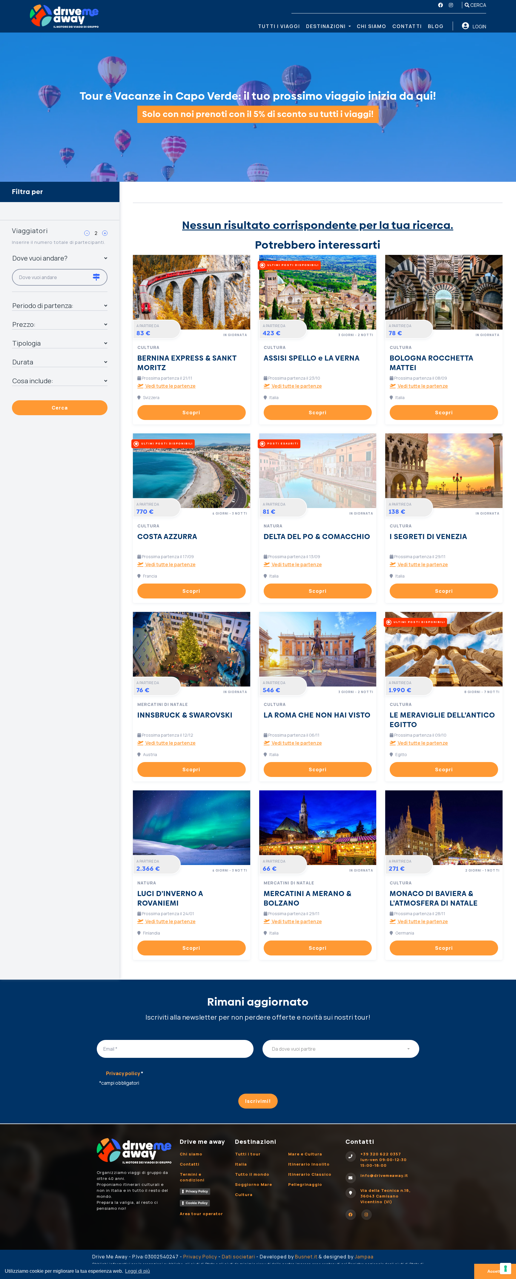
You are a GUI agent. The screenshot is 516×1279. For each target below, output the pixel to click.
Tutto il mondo (252, 1174)
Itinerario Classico (309, 1174)
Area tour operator (201, 1213)
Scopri (191, 412)
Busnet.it (306, 1256)
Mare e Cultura (305, 1154)
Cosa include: (32, 380)
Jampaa (364, 1256)
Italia (241, 1164)
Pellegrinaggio (305, 1184)
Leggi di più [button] (137, 1271)
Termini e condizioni (192, 1177)
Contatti (407, 26)
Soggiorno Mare (253, 1184)
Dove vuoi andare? (39, 258)
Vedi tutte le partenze (170, 386)
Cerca (477, 5)
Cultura (244, 1194)
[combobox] (340, 1048)
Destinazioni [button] (326, 26)
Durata (22, 362)
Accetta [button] (495, 1271)
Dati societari (238, 1256)
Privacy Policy (197, 1191)
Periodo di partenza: (42, 305)
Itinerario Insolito (309, 1164)
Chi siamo (371, 26)
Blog (436, 26)
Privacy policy (124, 1073)
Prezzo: (24, 324)
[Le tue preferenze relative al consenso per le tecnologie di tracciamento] (505, 1268)
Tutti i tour (248, 1154)
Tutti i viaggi (279, 26)
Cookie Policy (197, 1203)
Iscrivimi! (258, 1101)
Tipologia (26, 343)
